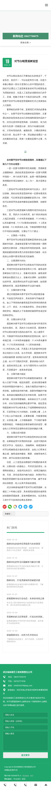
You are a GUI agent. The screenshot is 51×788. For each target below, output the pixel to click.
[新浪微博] (5, 507)
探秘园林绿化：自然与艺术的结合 (22, 635)
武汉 (23, 779)
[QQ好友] (20, 507)
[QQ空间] (25, 507)
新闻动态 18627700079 (25, 36)
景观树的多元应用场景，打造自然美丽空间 (25, 617)
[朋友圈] (15, 507)
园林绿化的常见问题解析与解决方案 (23, 562)
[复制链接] (31, 507)
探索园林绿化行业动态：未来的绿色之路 (25, 598)
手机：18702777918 (16, 681)
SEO (31, 776)
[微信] (10, 507)
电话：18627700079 (17, 677)
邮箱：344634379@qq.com (20, 685)
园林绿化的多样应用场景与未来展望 (23, 544)
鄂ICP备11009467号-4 (12, 776)
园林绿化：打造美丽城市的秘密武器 (23, 580)
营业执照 (25, 776)
